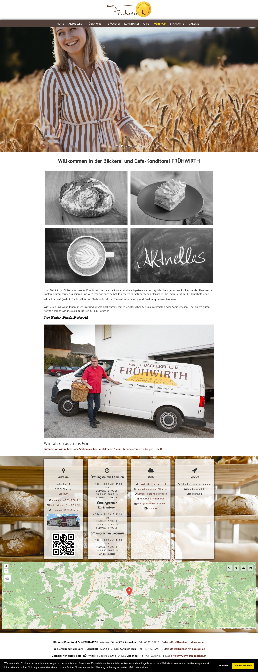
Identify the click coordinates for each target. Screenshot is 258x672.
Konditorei (131, 23)
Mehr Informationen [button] (139, 667)
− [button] (6, 571)
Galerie (194, 23)
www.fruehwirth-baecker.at (152, 483)
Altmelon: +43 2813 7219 (65, 500)
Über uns (95, 23)
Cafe (146, 23)
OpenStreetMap (240, 628)
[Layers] (7, 578)
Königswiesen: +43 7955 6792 (64, 504)
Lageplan (63, 493)
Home (60, 23)
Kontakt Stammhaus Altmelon (152, 488)
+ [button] (6, 566)
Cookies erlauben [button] (243, 665)
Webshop (160, 23)
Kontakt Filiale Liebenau (152, 498)
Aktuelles (76, 23)
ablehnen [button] (224, 665)
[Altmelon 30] (63, 544)
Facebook (152, 508)
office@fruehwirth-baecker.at (152, 503)
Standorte (177, 23)
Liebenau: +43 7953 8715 (65, 509)
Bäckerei (114, 23)
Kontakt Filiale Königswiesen (152, 493)
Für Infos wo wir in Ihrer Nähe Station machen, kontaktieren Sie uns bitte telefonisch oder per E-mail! (103, 449)
